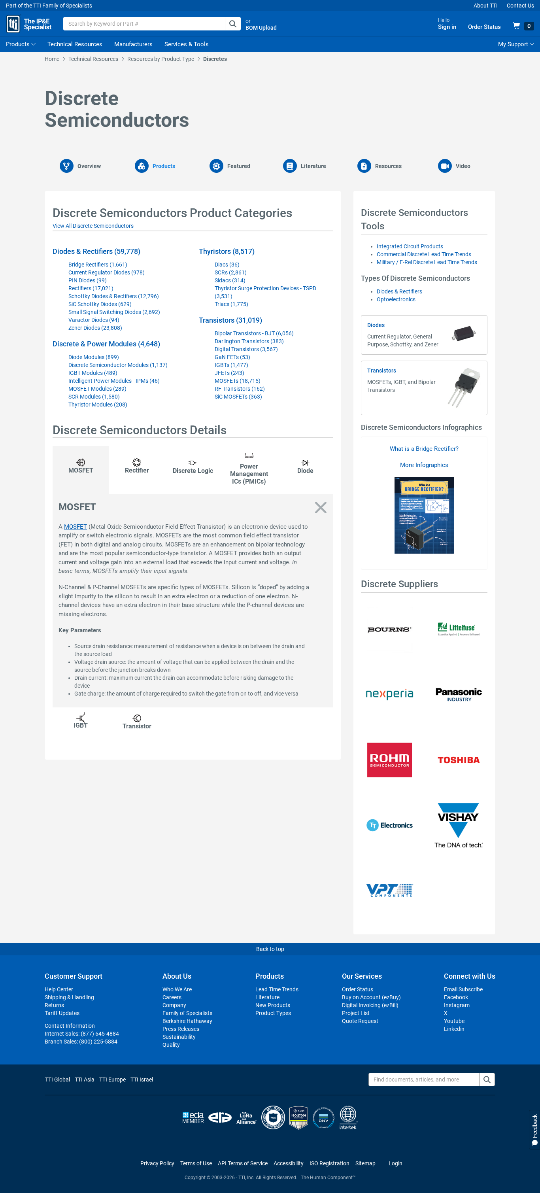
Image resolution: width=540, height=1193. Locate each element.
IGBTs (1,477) (231, 365)
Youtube (454, 1021)
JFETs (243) (229, 373)
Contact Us (520, 5)
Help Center (59, 989)
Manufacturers (133, 44)
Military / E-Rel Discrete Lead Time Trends (427, 262)
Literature (313, 166)
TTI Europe (112, 1079)
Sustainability (179, 1037)
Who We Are (177, 989)
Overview (89, 166)
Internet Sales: (82, 1033)
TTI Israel (141, 1079)
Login (395, 1163)
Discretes (215, 59)
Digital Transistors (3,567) (246, 349)
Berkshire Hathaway (187, 1021)
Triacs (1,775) (231, 304)
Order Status (357, 989)
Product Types (273, 1013)
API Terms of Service (243, 1163)
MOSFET (75, 526)
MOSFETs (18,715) (238, 381)
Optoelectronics (396, 299)
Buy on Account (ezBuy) (371, 997)
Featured (238, 166)
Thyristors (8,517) (227, 251)
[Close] (320, 508)
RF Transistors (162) (240, 389)
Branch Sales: (81, 1041)
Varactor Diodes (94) (93, 320)
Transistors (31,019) (230, 320)
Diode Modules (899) (93, 357)
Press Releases (180, 1029)
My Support (514, 44)
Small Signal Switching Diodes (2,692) (114, 312)
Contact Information (70, 1026)
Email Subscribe (463, 989)
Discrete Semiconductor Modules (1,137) (118, 365)
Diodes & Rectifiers (399, 291)
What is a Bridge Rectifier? (424, 448)
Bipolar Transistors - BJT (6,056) (254, 333)
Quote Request (360, 1021)
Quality (171, 1045)
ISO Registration (329, 1163)
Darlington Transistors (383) (249, 341)
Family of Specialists (187, 1013)
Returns (54, 1005)
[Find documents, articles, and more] (487, 1079)
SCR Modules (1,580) (94, 396)
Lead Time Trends (276, 989)
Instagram (457, 1005)
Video (463, 166)
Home (52, 59)
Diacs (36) (227, 264)
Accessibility (289, 1163)
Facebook (456, 997)
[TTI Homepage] (28, 23)
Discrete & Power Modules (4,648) (106, 344)
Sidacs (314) (230, 280)
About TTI (486, 5)
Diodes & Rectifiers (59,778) (96, 251)
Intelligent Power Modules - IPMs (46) (114, 381)
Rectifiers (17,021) (90, 288)
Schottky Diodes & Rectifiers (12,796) (113, 296)
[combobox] (152, 23)
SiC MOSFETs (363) (238, 396)
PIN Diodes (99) (87, 280)
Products (18, 44)
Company (174, 1005)
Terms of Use (196, 1163)
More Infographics (424, 465)
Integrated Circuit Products (410, 246)
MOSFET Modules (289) (97, 389)
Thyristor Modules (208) (97, 404)
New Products (272, 1005)
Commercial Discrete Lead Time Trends (424, 254)
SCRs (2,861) (231, 272)
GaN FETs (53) (232, 357)
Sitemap (365, 1163)
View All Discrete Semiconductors (93, 226)
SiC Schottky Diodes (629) (100, 304)
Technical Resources (74, 44)
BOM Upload (261, 28)
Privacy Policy (157, 1163)
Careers (171, 997)
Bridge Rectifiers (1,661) (97, 264)
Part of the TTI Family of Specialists (49, 5)
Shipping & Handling (69, 997)
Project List (356, 1013)
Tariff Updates (62, 1013)
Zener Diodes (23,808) (95, 328)
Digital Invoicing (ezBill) (370, 1005)
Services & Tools (186, 44)
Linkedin (454, 1029)
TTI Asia (84, 1079)
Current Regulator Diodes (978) (106, 272)
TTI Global (57, 1079)
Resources (388, 166)
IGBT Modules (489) (92, 373)
